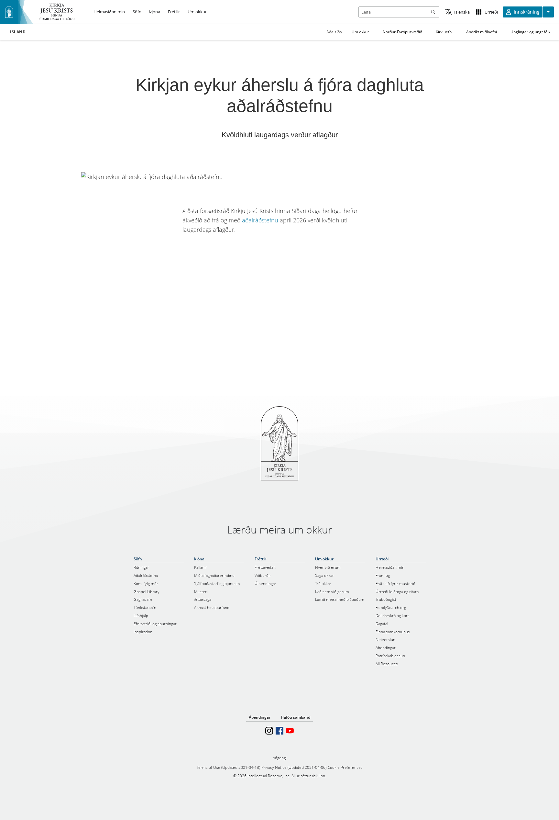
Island (18, 32)
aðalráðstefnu (260, 220)
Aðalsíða (334, 32)
